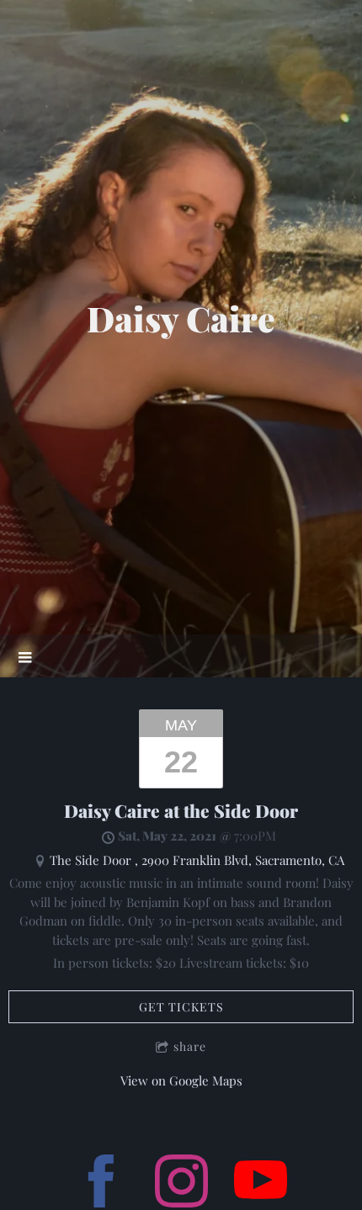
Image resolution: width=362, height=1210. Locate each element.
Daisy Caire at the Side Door (181, 810)
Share (189, 1046)
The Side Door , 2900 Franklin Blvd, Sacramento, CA (197, 860)
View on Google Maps (181, 1080)
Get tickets (181, 1007)
